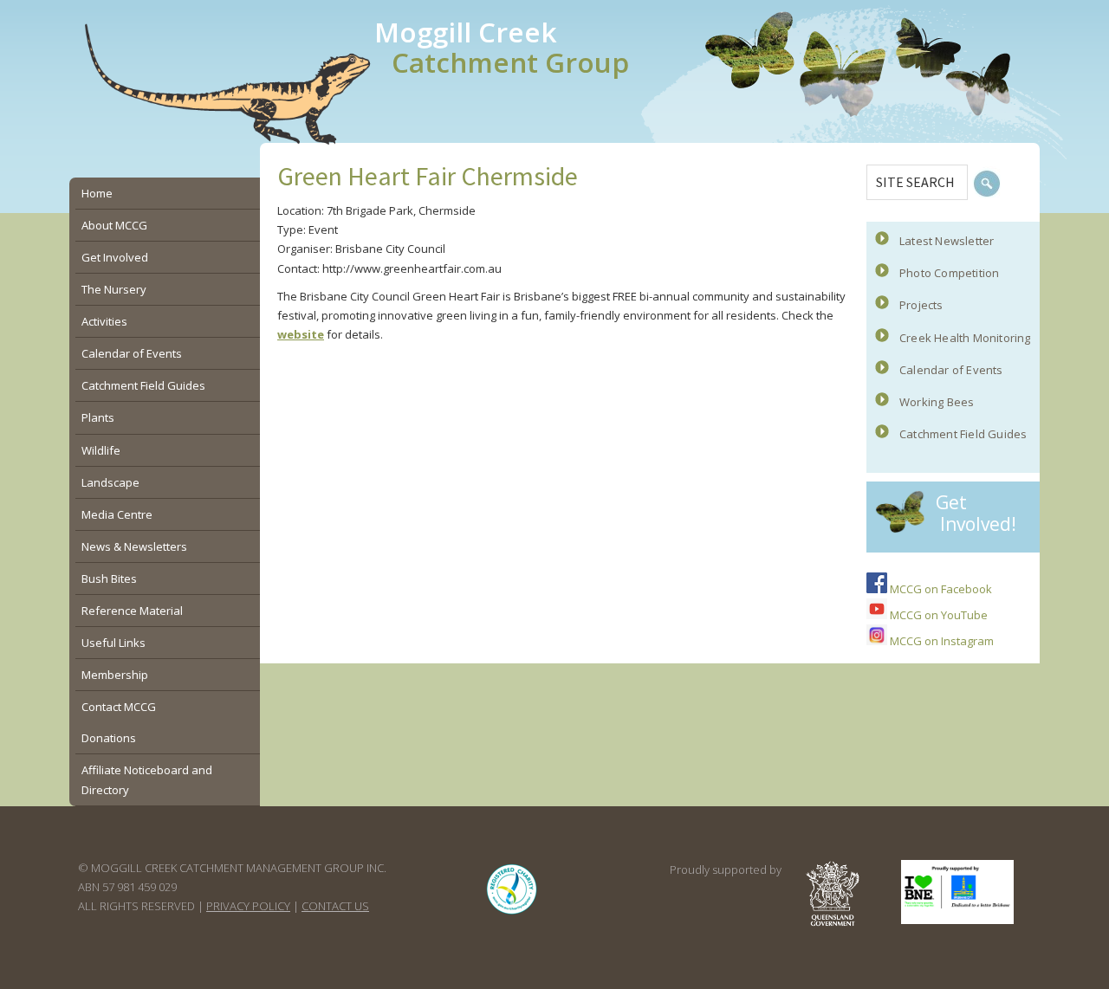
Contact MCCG (118, 706)
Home (97, 193)
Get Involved (114, 257)
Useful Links (113, 642)
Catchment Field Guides (963, 434)
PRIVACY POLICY (248, 906)
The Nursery (113, 289)
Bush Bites (109, 578)
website (300, 334)
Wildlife (100, 450)
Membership (114, 674)
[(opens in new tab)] (512, 914)
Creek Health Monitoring (965, 338)
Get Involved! (976, 513)
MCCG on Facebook (939, 589)
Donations (108, 738)
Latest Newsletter (946, 241)
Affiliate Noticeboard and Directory (146, 779)
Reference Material (132, 610)
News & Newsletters (134, 546)
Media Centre (116, 514)
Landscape (110, 482)
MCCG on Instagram (940, 641)
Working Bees (936, 402)
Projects (921, 305)
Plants (97, 417)
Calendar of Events (951, 370)
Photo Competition (949, 273)
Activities (104, 321)
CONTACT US (335, 906)
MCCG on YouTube (937, 615)
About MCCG (114, 225)
